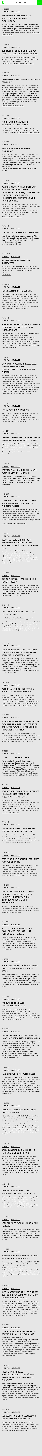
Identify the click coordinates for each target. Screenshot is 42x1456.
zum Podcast (6, 274)
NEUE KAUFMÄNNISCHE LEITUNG (17, 291)
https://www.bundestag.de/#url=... (14, 523)
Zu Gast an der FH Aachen (15, 758)
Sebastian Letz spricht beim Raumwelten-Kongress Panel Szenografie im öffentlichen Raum (20, 543)
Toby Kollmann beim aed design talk (21, 233)
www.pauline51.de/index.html (29, 132)
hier (26, 705)
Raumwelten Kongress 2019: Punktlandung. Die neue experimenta (16, 18)
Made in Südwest (25, 843)
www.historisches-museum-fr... (13, 106)
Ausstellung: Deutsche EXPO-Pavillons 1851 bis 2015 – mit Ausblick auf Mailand (17, 931)
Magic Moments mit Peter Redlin (19, 1074)
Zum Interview (33, 775)
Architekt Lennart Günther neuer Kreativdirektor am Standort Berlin (20, 968)
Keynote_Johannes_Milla (10, 812)
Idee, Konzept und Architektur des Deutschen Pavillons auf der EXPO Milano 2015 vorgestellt (20, 1295)
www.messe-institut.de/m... (12, 216)
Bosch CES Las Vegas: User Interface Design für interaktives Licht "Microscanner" (21, 327)
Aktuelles (15, 12)
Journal (5, 12)
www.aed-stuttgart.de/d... (11, 244)
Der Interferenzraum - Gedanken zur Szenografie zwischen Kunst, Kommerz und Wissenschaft (19, 652)
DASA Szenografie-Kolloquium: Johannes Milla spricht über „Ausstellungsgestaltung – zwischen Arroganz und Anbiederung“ (18, 897)
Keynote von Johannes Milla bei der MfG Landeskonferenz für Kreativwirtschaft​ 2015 (20, 794)
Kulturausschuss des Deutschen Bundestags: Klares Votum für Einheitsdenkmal (19, 503)
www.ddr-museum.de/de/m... (23, 63)
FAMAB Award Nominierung (15, 410)
